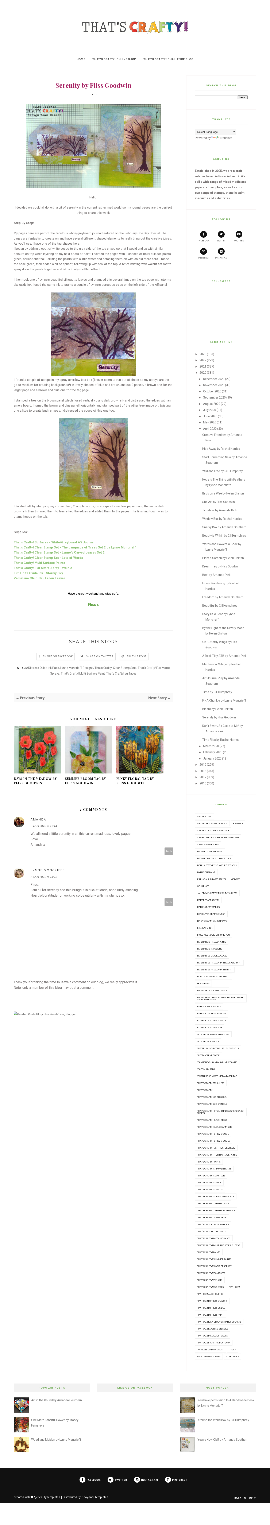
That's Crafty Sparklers (210, 1083)
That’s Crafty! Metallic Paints (213, 1238)
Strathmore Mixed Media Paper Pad (217, 1076)
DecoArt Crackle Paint (210, 851)
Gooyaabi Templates (94, 1497)
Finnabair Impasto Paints (211, 879)
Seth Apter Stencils (208, 1041)
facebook (203, 241)
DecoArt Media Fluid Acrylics (214, 858)
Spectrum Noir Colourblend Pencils (218, 1048)
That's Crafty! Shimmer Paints (214, 1168)
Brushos (238, 823)
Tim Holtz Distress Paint (210, 1314)
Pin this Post (137, 656)
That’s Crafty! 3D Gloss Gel (212, 1231)
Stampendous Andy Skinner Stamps (217, 1062)
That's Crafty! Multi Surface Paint (83, 673)
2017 (203, 777)
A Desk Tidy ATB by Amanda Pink (224, 655)
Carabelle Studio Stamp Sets (213, 830)
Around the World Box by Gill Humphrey (223, 1420)
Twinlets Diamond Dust (210, 1349)
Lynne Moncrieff (48, 870)
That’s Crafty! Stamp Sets (211, 1273)
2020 (203, 372)
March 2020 (211, 746)
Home (81, 59)
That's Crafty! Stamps (209, 1182)
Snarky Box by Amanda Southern (224, 527)
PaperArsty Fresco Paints (211, 941)
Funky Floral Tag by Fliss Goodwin (135, 781)
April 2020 (210, 428)
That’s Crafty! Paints (208, 1252)
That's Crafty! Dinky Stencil (213, 1134)
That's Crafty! (205, 1090)
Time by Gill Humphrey (217, 692)
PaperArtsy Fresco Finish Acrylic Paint (219, 962)
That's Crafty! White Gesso (212, 1217)
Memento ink (204, 928)
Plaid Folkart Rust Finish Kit (213, 976)
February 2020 (212, 752)
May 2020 (209, 422)
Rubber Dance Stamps (209, 1027)
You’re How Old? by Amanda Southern (222, 1439)
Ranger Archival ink (209, 1006)
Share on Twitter (99, 656)
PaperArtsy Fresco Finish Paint (214, 969)
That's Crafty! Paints (208, 1161)
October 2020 (212, 391)
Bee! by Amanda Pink (216, 575)
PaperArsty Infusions (209, 948)
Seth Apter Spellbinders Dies (213, 1034)
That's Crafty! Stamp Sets (211, 1175)
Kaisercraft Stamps (208, 900)
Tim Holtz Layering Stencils (212, 1328)
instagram (221, 258)
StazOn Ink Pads (206, 1069)
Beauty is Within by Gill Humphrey (224, 535)
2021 (203, 366)
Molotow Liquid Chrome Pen (213, 935)
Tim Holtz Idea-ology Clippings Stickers (219, 1321)
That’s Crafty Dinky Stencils (213, 1224)
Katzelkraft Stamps (208, 907)
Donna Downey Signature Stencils (216, 865)
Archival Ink (204, 816)
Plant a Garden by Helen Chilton (223, 558)
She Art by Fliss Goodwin (218, 502)
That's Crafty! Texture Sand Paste (216, 1210)
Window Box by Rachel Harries (222, 518)
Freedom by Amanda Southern (222, 597)
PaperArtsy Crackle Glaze (212, 955)
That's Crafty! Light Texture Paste (216, 1147)
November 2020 (213, 385)
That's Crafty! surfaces (121, 673)
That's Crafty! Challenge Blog (168, 59)
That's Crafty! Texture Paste (213, 1203)
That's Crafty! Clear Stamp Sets (115, 668)
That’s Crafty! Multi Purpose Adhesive (218, 1245)
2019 (203, 764)
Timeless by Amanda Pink (219, 510)
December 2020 (213, 379)
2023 (203, 354)
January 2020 (212, 758)
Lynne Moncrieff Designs (76, 668)
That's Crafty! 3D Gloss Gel (212, 1097)
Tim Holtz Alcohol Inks (210, 1294)
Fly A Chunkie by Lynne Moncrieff (224, 700)
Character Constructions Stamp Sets (218, 837)
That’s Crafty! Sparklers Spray (214, 1266)
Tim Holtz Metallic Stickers (212, 1335)
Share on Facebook (58, 656)
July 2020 (209, 410)
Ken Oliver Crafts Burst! (211, 914)
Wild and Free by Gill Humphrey (222, 471)
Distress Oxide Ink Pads (43, 668)
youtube (239, 241)
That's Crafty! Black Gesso (212, 1120)
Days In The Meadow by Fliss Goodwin (35, 781)
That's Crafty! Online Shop (114, 59)
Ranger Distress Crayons (211, 1013)
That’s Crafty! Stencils (209, 1280)
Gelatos (235, 879)
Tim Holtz (234, 1287)
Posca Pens (203, 983)
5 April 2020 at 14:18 (44, 877)
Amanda (38, 819)
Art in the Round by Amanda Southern (56, 1400)
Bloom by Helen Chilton (217, 709)
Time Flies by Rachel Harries (220, 739)
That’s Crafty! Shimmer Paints (214, 1259)
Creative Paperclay (208, 844)
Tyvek (232, 1349)
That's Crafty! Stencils (210, 1189)
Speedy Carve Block (208, 1055)
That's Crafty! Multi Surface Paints (217, 1154)
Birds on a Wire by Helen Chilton (223, 493)
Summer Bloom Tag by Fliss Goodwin (85, 781)
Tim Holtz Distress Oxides (211, 1308)
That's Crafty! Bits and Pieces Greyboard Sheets (220, 1112)
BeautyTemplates (49, 1497)
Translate (226, 138)
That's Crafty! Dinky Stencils (213, 1141)
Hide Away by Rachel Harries (221, 448)
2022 (203, 360)
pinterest (203, 258)
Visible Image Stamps (208, 1356)
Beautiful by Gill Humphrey (219, 605)
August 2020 (211, 403)
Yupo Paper (232, 1356)
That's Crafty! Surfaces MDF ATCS (215, 1196)
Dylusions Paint (206, 872)
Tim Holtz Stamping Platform (213, 1342)
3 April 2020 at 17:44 (44, 826)
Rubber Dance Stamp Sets (211, 1020)
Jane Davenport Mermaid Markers (217, 893)
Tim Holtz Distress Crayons (212, 1301)
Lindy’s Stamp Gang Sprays (212, 921)
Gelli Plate (203, 886)
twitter (221, 241)
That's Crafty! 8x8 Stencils (212, 1104)
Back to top (244, 1497)
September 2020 (214, 397)
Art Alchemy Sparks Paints (212, 823)
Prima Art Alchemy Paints (212, 990)
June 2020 (210, 416)
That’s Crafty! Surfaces (210, 1287)
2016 (203, 783)
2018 (203, 771)
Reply (169, 851)
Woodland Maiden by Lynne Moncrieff (56, 1439)
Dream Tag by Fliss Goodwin (220, 566)
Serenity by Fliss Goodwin (219, 717)
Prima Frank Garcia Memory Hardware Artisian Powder (220, 998)
